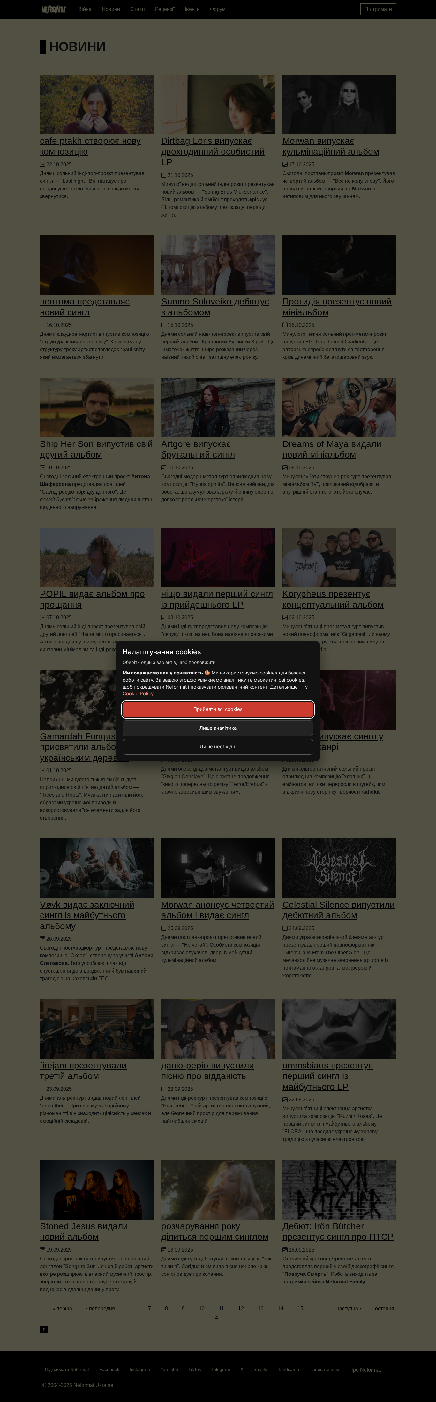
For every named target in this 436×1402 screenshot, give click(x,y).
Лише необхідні (218, 746)
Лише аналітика (218, 728)
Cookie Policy (138, 693)
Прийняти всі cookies (218, 709)
